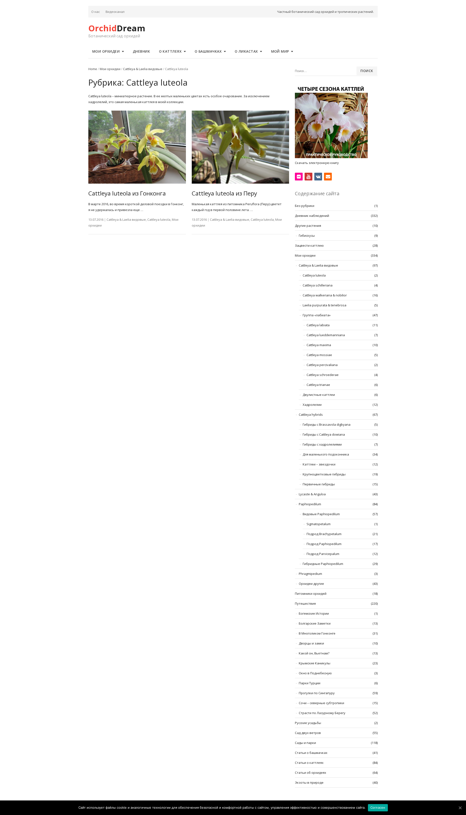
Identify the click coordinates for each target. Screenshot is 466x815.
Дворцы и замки (311, 643)
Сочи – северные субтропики (321, 703)
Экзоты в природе (309, 782)
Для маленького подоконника (326, 454)
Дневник (141, 51)
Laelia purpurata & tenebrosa (324, 305)
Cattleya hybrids (311, 414)
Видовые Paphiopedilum (321, 514)
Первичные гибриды (319, 484)
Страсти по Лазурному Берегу (322, 713)
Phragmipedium (310, 573)
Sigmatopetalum (319, 524)
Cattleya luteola (158, 219)
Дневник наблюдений (312, 215)
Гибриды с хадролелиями (322, 444)
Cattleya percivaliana (322, 365)
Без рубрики (304, 206)
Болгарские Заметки (315, 623)
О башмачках (208, 51)
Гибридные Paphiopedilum (323, 564)
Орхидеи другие (311, 583)
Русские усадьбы (308, 723)
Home (92, 69)
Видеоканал (115, 11)
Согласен (377, 807)
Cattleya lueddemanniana (326, 335)
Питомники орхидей (310, 593)
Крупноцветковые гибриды (324, 474)
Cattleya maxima (319, 345)
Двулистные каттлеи (319, 394)
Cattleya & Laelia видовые (142, 69)
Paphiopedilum (310, 504)
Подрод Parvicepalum (323, 554)
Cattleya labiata (318, 325)
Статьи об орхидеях (310, 772)
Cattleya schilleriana (318, 285)
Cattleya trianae (318, 385)
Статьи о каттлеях (309, 762)
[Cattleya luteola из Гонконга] (137, 147)
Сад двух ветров (308, 733)
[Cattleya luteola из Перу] (240, 147)
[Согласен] (460, 807)
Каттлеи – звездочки (319, 464)
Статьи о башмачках (311, 752)
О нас (95, 11)
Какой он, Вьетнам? (314, 653)
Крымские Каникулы (314, 663)
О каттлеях (170, 51)
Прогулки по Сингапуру (317, 693)
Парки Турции (309, 683)
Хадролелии (312, 404)
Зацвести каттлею (309, 245)
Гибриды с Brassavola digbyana (326, 424)
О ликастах (246, 51)
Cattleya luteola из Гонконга (127, 193)
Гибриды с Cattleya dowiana (324, 434)
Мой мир (280, 51)
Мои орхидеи (106, 51)
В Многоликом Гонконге (317, 633)
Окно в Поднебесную (315, 673)
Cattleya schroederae (323, 375)
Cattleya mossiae (319, 355)
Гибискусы (307, 235)
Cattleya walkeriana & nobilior (325, 295)
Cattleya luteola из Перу (224, 193)
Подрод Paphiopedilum (324, 544)
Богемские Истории (314, 613)
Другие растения (308, 225)
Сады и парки (305, 743)
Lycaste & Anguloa (312, 494)
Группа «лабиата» (317, 315)
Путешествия (305, 603)
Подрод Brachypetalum (324, 534)
